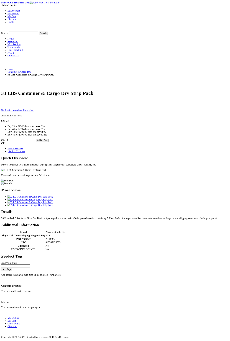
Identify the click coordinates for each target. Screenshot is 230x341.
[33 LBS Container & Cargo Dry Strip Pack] (30, 196)
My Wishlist (13, 13)
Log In (11, 22)
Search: (5, 33)
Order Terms (14, 323)
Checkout (12, 19)
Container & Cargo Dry (19, 71)
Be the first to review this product (17, 110)
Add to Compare (16, 151)
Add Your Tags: (9, 263)
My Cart (12, 16)
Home (11, 69)
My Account (14, 10)
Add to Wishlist (15, 148)
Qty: (3, 140)
